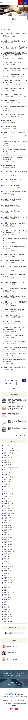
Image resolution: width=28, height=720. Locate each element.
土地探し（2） (8, 525)
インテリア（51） (9, 448)
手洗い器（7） (8, 563)
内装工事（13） (8, 510)
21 (18, 383)
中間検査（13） (8, 501)
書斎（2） (7, 575)
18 (6, 383)
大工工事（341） (9, 549)
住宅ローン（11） (9, 503)
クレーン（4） (8, 469)
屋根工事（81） (8, 556)
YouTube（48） (8, 445)
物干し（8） (7, 587)
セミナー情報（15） (10, 479)
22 (22, 383)
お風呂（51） (8, 460)
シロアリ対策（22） (10, 477)
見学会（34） (8, 609)
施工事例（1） (8, 570)
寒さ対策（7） (8, 554)
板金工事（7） (8, 578)
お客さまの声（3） (9, 453)
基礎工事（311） (9, 534)
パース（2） (7, 486)
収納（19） (7, 515)
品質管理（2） (8, 522)
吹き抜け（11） (8, 518)
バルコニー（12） (9, 489)
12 (4, 380)
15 (16, 380)
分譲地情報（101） (9, 513)
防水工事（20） (8, 616)
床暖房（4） (7, 561)
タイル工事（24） (9, 481)
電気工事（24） (8, 621)
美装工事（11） (8, 597)
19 (10, 383)
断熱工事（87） (8, 568)
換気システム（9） (9, 566)
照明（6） (7, 585)
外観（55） (7, 546)
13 (8, 380)
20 (14, 383)
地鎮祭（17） (8, 532)
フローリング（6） (9, 491)
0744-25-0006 (10, 703)
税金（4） (7, 590)
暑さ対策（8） (8, 573)
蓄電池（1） (7, 604)
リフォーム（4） (9, 498)
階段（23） (7, 619)
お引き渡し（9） (9, 455)
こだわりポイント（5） (11, 472)
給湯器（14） (8, 595)
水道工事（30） (8, 583)
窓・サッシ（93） (9, 592)
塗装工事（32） (8, 537)
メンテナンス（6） (9, 494)
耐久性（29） (8, 599)
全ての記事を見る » (20, 435)
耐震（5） (7, 602)
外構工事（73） (8, 544)
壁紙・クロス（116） (10, 539)
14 (12, 380)
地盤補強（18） (8, 527)
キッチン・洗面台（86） (11, 467)
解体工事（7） (8, 611)
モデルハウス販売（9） (11, 496)
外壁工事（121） (9, 542)
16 (20, 380)
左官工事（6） (8, 558)
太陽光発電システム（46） (12, 551)
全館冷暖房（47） (9, 508)
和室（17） (7, 520)
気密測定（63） (8, 580)
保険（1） (7, 506)
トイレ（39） (8, 484)
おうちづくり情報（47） (11, 450)
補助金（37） (8, 607)
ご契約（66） (8, 474)
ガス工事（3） (8, 465)
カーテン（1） (8, 462)
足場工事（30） (8, 614)
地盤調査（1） (8, 530)
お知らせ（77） (8, 457)
